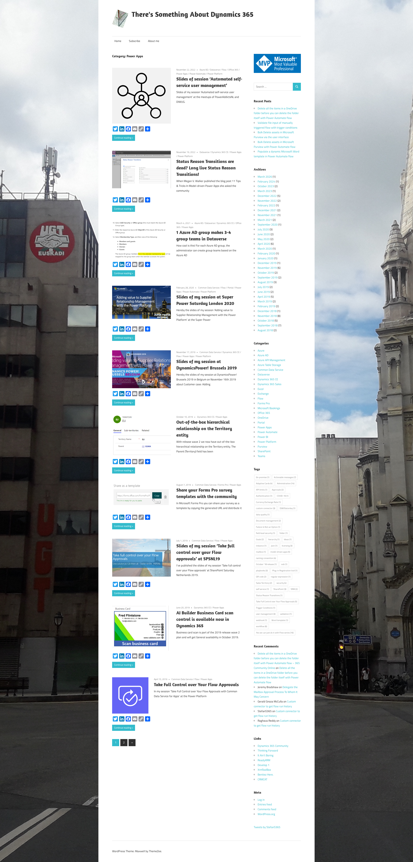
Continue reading (122, 138)
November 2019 (267, 268)
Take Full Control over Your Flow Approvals (196, 684)
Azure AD (204, 69)
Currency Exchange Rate (268, 502)
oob (284, 564)
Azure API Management (271, 360)
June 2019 (264, 292)
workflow (261, 626)
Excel (261, 389)
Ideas (287, 539)
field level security (265, 533)
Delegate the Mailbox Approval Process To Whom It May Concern (276, 692)
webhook (261, 620)
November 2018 (267, 316)
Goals (260, 539)
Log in (261, 800)
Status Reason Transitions (269, 595)
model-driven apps (280, 551)
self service (262, 589)
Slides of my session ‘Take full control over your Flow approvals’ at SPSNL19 (205, 552)
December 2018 (267, 311)
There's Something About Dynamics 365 (192, 14)
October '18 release (266, 564)
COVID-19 (282, 495)
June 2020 (264, 234)
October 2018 (266, 320)
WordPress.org (266, 814)
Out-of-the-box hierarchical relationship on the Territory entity (204, 428)
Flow (224, 69)
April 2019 (264, 297)
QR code (261, 576)
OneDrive (263, 418)
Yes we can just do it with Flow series (274, 632)
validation (286, 613)
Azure (261, 350)
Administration (285, 483)
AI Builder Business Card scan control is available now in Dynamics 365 (204, 619)
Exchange (263, 394)
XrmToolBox (264, 770)
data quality (262, 514)
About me (153, 41)
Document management (268, 520)
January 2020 (266, 258)
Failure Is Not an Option (268, 527)
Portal (230, 287)
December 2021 (267, 210)
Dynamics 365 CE (219, 152)
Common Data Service (208, 287)
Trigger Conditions (265, 607)
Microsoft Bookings (269, 408)
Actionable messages (285, 477)
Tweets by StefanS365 (267, 827)
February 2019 (266, 306)
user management (265, 613)
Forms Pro (223, 484)
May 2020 (264, 239)
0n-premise (262, 477)
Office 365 (233, 69)
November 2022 (267, 201)
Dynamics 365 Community (273, 746)
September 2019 (268, 277)
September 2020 (268, 224)
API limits (261, 489)
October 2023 (266, 186)
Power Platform (214, 73)
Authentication (264, 495)
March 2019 (265, 301)
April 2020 (264, 244)
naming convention (266, 558)
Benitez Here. (265, 774)
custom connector (265, 508)
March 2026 (265, 177)
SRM (294, 589)
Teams (261, 456)
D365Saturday (287, 508)
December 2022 (267, 196)
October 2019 (266, 273)
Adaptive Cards (264, 483)
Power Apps (182, 73)
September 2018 (268, 325)
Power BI (263, 437)
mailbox (261, 551)
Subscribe (134, 41)
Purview (262, 446)
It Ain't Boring (265, 755)
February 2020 (266, 253)
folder (283, 533)
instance (261, 545)
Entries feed (265, 804)
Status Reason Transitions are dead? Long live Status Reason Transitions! (206, 167)
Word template (280, 620)
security (281, 583)
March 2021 (265, 220)
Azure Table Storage (269, 365)
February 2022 (266, 205)
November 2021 (267, 215)
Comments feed (267, 809)
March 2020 (265, 249)
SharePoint (264, 451)
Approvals (277, 489)
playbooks (262, 570)
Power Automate (198, 73)
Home (117, 41)
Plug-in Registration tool (284, 570)
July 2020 (263, 229)
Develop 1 (263, 765)
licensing (287, 545)
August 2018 (265, 330)
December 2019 (267, 263)
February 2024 (266, 181)
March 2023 (265, 191)
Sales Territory (264, 583)
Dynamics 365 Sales (269, 384)
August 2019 (265, 282)
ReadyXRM (264, 760)
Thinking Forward (268, 750)
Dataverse (215, 69)
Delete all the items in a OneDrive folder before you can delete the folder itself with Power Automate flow (276, 113)
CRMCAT (262, 779)
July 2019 (263, 287)
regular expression (280, 576)
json (274, 545)
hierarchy (273, 539)
